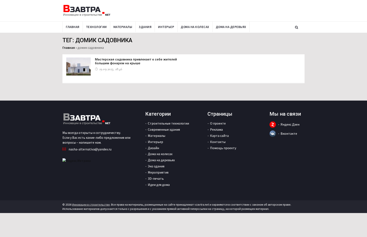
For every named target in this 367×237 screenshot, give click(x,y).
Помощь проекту (223, 148)
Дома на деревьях (231, 27)
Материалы (122, 27)
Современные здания (164, 129)
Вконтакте (289, 133)
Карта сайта (219, 135)
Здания (145, 27)
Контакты (218, 142)
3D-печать (156, 178)
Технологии (96, 27)
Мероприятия (158, 172)
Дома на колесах (195, 27)
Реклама (216, 129)
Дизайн (153, 148)
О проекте (218, 123)
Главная (72, 27)
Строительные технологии (168, 123)
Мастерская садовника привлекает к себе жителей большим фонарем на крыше (136, 61)
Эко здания (156, 166)
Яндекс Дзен (290, 124)
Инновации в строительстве (91, 204)
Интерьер (166, 27)
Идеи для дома (159, 184)
